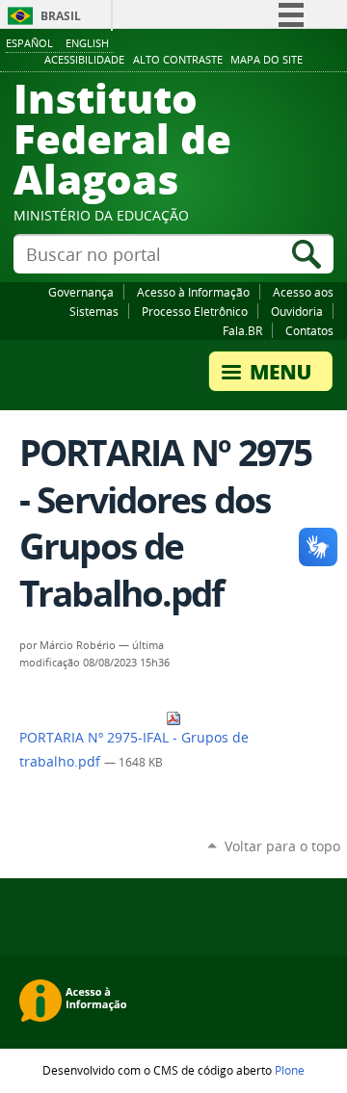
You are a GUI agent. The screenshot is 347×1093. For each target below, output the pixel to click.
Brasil (60, 16)
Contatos (309, 330)
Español (29, 43)
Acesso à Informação (193, 291)
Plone (290, 1070)
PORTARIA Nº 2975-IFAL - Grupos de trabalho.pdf (134, 749)
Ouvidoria (297, 311)
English (87, 43)
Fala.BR (242, 330)
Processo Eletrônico (195, 311)
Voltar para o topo (282, 846)
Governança (81, 291)
